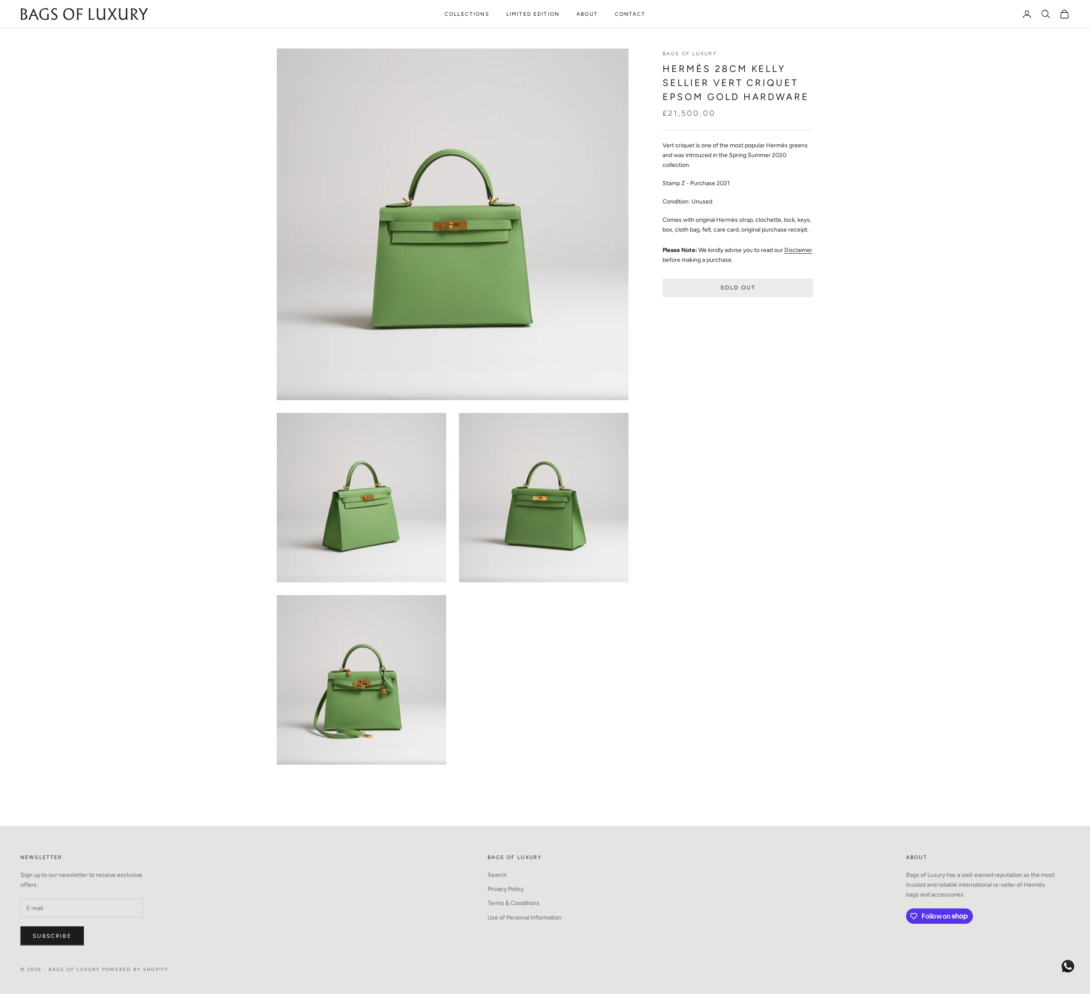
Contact (630, 14)
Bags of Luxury (690, 54)
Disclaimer (798, 249)
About (587, 14)
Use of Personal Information (525, 917)
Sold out (737, 287)
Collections (467, 14)
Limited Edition (532, 14)
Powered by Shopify (135, 969)
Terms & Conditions (513, 903)
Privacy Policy (506, 889)
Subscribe (52, 936)
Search (497, 875)
